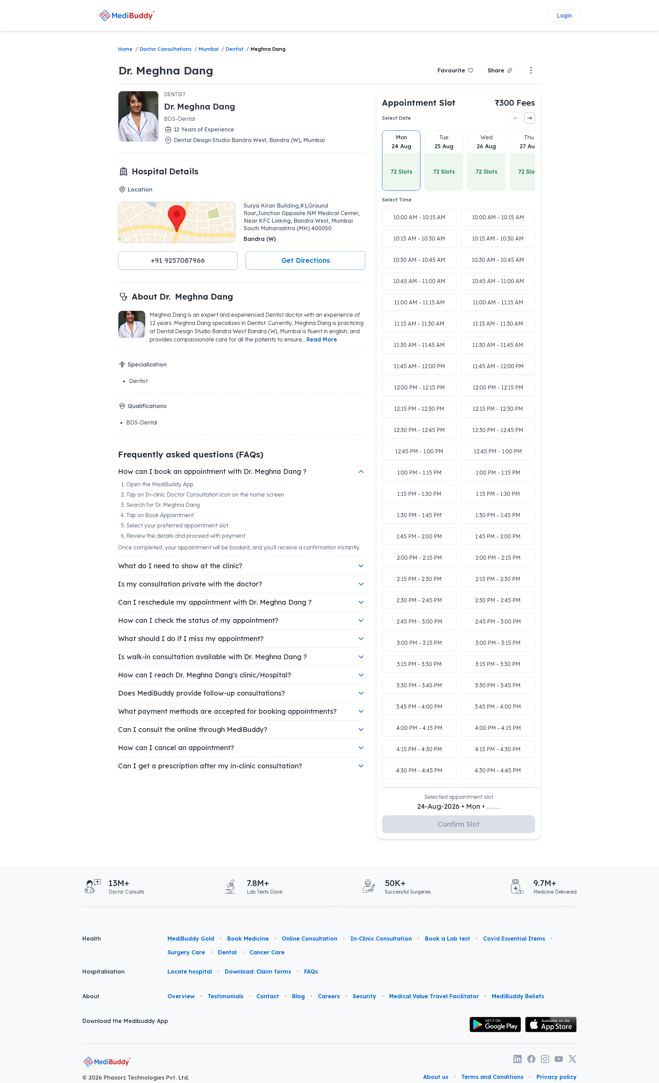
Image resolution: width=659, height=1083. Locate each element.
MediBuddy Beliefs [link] (518, 996)
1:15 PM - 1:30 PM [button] (419, 493)
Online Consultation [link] (309, 938)
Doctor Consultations (166, 49)
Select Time (397, 200)
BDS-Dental (179, 118)
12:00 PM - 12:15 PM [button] (419, 387)
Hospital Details (165, 171)
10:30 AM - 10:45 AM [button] (419, 259)
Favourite (451, 70)
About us (435, 1076)
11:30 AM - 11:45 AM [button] (419, 344)
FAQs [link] (311, 971)
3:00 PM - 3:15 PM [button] (419, 642)
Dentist (234, 49)
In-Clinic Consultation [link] (381, 938)
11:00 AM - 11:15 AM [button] (419, 302)
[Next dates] (529, 118)
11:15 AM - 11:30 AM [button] (419, 323)
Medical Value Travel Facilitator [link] (434, 996)
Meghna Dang (268, 49)
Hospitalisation (103, 971)
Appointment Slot (418, 102)
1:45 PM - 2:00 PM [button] (419, 536)
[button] (178, 260)
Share (496, 70)
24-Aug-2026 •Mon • (458, 806)
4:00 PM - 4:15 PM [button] (419, 727)
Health (91, 938)
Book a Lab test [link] (447, 938)
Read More (322, 339)
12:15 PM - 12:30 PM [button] (419, 408)
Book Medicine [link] (248, 938)
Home (125, 49)
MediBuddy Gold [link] (190, 938)
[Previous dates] (515, 118)
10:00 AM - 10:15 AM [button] (419, 217)
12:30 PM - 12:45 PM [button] (419, 430)
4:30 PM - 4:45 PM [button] (419, 770)
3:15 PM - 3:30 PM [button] (419, 664)
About (91, 996)
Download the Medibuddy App (125, 1020)
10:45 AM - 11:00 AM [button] (419, 281)
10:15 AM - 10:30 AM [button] (419, 238)
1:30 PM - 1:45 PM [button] (419, 515)
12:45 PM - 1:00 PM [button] (419, 451)
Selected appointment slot (458, 796)
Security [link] (364, 996)
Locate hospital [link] (189, 971)
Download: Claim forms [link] (258, 971)
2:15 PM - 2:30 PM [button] (419, 578)
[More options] (531, 70)
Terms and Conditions (492, 1076)
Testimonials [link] (225, 996)
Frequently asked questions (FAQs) (190, 454)
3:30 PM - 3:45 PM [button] (419, 685)
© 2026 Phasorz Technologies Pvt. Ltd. (135, 1077)
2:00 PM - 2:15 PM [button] (419, 557)
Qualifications (147, 406)
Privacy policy (556, 1076)
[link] (127, 15)
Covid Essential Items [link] (514, 938)
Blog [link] (298, 996)
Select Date (396, 118)
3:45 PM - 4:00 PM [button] (419, 706)
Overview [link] (181, 996)
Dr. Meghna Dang (165, 70)
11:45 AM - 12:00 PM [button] (419, 366)
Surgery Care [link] (186, 952)
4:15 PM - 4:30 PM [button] (419, 749)
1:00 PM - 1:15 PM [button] (419, 472)
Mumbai (209, 49)
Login (564, 15)
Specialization (147, 364)
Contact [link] (267, 996)
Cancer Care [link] (267, 952)
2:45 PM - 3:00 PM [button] (419, 621)
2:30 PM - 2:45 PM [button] (419, 600)
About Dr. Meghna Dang (182, 296)
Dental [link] (227, 952)
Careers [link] (329, 996)
